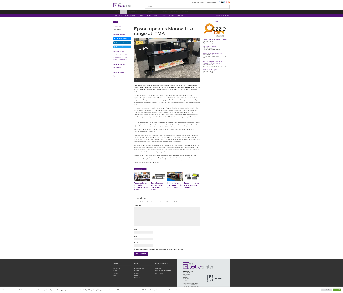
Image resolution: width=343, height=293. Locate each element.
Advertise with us (211, 2)
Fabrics (136, 272)
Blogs (115, 270)
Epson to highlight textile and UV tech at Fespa (192, 185)
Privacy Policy (159, 272)
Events (115, 275)
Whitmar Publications (197, 2)
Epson (115, 76)
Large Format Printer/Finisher (213, 53)
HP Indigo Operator (209, 46)
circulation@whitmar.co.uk (192, 286)
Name (136, 229)
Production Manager (210, 70)
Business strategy (139, 268)
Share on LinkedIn (122, 43)
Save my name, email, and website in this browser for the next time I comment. (160, 249)
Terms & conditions (160, 273)
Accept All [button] (337, 290)
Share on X (119, 47)
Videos (115, 272)
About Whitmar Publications (163, 270)
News (114, 267)
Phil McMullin (117, 67)
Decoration (137, 270)
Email (136, 236)
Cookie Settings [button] (326, 290)
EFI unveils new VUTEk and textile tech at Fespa (174, 185)
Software (137, 277)
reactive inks (122, 59)
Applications (137, 267)
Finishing (136, 273)
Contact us (158, 268)
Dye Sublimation (118, 57)
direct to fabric (124, 55)
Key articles (116, 268)
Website (136, 243)
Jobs (216, 21)
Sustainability (138, 278)
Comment (137, 205)
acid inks (116, 55)
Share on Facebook (122, 39)
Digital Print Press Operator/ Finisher (215, 40)
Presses (136, 275)
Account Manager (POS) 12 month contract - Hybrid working (214, 62)
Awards (115, 273)
